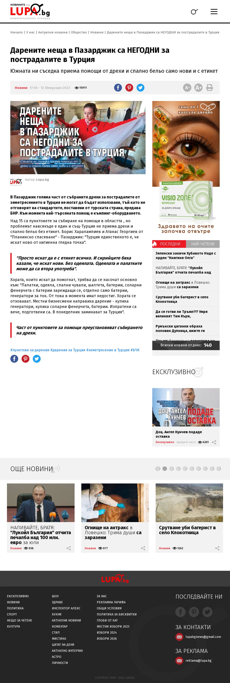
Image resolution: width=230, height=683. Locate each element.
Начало (16, 32)
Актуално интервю (67, 651)
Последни (170, 244)
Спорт (12, 614)
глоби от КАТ (107, 620)
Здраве (57, 602)
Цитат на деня (63, 645)
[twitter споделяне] (140, 87)
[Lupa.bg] (16, 183)
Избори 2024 (107, 633)
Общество (79, 32)
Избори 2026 (107, 639)
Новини (97, 32)
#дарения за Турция (67, 350)
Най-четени (203, 244)
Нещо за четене (19, 620)
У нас (30, 32)
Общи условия (109, 608)
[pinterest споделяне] (129, 87)
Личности (60, 663)
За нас (102, 596)
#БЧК (134, 350)
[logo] (30, 11)
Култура (13, 626)
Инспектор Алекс (66, 608)
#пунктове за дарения (29, 350)
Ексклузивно (165, 442)
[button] (158, 468)
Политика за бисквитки (117, 614)
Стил (56, 633)
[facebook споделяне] (118, 87)
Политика (15, 608)
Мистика (59, 639)
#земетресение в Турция (108, 350)
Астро (56, 657)
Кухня (57, 614)
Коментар (60, 626)
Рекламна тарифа (111, 602)
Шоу (55, 596)
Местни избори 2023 (113, 626)
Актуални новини (53, 32)
